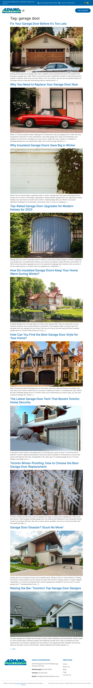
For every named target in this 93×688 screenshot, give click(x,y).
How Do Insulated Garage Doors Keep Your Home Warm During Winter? (44, 272)
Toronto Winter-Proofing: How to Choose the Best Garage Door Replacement (44, 464)
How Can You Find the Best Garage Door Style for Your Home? (44, 336)
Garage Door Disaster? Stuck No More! (36, 527)
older (13, 649)
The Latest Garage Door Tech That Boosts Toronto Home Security (44, 400)
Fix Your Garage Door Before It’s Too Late (38, 23)
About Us (66, 667)
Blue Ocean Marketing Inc (21, 683)
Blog (64, 669)
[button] (23, 10)
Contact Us (67, 675)
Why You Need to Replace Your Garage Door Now (44, 84)
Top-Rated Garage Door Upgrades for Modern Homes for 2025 (41, 207)
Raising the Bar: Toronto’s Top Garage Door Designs (45, 588)
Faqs (64, 672)
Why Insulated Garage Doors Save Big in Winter (42, 145)
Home (65, 664)
